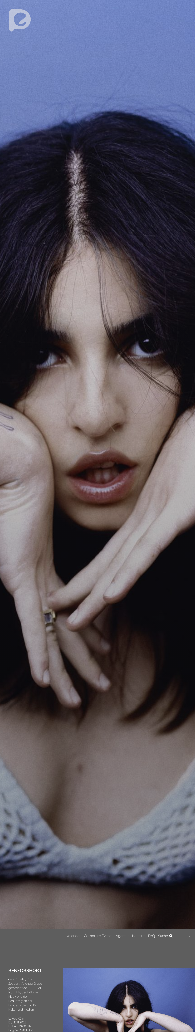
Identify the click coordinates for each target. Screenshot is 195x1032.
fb (177, 935)
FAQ (151, 935)
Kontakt (138, 935)
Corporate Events (98, 935)
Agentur (122, 935)
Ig (182, 936)
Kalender (73, 935)
